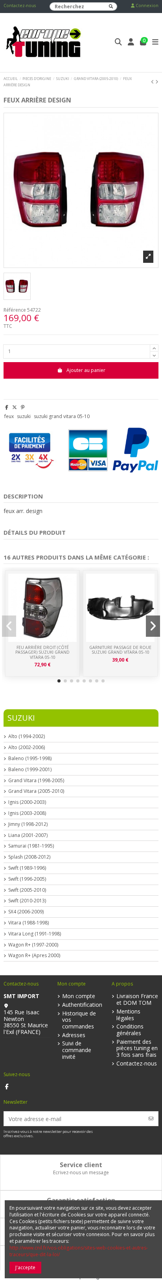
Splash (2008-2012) (29, 857)
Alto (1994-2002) (26, 736)
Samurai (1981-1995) (31, 846)
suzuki (24, 416)
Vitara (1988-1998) (28, 923)
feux (9, 416)
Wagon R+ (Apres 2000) (34, 955)
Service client (81, 1164)
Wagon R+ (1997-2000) (33, 945)
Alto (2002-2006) (26, 747)
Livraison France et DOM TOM (137, 999)
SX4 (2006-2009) (26, 912)
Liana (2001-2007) (28, 835)
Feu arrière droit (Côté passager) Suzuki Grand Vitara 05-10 (42, 652)
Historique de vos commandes (79, 1020)
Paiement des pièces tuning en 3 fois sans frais (137, 1048)
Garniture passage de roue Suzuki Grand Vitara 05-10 (120, 650)
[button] (59, 680)
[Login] (131, 42)
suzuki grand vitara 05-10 (62, 416)
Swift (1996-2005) (27, 879)
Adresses (73, 1035)
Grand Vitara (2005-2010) (36, 791)
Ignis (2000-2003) (27, 802)
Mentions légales (128, 1015)
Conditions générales (130, 1030)
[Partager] (6, 407)
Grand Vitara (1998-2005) (36, 780)
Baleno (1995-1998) (30, 758)
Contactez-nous (20, 5)
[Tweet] (14, 407)
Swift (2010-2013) (27, 901)
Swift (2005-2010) (27, 890)
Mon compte (78, 996)
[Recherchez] (111, 6)
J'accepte (25, 1267)
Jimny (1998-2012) (28, 824)
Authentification (82, 1005)
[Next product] (156, 81)
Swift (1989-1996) (27, 868)
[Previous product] (153, 81)
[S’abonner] (151, 1118)
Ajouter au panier (85, 370)
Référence (15, 310)
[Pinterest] (22, 407)
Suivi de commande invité (76, 1050)
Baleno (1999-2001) (30, 769)
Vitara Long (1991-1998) (34, 934)
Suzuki (21, 717)
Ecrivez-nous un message (81, 1172)
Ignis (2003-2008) (27, 813)
